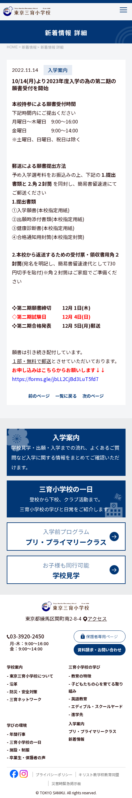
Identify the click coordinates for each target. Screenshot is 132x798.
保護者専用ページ (102, 636)
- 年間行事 (16, 734)
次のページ (93, 396)
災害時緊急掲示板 (66, 783)
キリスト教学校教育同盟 (99, 774)
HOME (12, 47)
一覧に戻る (66, 396)
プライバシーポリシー (54, 774)
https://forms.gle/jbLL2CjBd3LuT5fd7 (55, 379)
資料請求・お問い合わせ (100, 650)
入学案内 (76, 724)
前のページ (39, 396)
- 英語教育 (77, 699)
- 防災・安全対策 (22, 692)
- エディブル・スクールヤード (95, 706)
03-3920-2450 (27, 636)
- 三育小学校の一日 (24, 742)
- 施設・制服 (18, 750)
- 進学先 (75, 714)
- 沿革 (12, 684)
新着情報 (29, 47)
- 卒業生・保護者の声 (26, 757)
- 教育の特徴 (79, 676)
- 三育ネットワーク (24, 699)
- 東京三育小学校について (30, 676)
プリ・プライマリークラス (92, 731)
